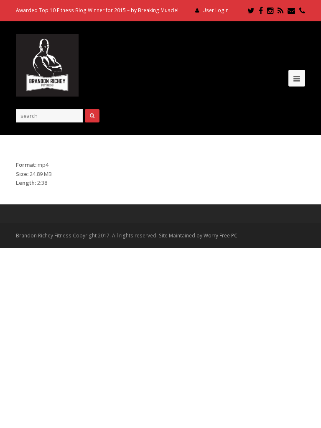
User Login (215, 10)
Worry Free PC (220, 235)
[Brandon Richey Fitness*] (47, 64)
